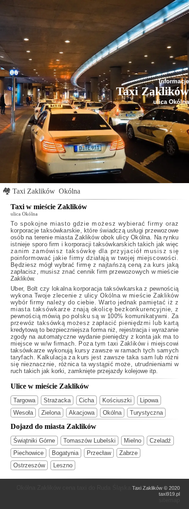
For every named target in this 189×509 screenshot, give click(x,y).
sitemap (169, 500)
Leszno (62, 465)
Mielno (132, 440)
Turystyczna (146, 412)
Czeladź (160, 440)
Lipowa (149, 400)
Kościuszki (117, 400)
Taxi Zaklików (33, 191)
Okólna (69, 191)
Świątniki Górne (34, 440)
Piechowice (28, 452)
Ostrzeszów (29, 465)
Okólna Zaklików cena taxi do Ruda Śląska (74, 487)
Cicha (86, 400)
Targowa (24, 400)
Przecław (99, 452)
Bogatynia (65, 452)
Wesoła (23, 412)
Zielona (51, 412)
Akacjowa (81, 412)
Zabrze (128, 452)
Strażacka (57, 400)
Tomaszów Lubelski (89, 440)
